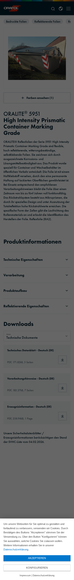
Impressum (25, 575)
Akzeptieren (37, 558)
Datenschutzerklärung (15, 549)
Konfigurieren (37, 567)
